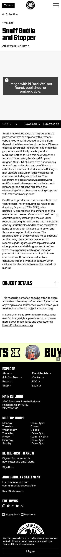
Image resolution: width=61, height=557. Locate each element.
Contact (37, 377)
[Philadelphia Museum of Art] (30, 5)
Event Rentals (40, 373)
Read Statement (12, 491)
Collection (12, 14)
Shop (5, 385)
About (6, 373)
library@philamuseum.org (17, 325)
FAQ (34, 381)
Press (5, 381)
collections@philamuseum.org (35, 308)
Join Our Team (10, 377)
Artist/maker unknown (15, 45)
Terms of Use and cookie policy (18, 544)
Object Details (17, 283)
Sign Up (7, 467)
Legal (35, 385)
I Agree (30, 551)
